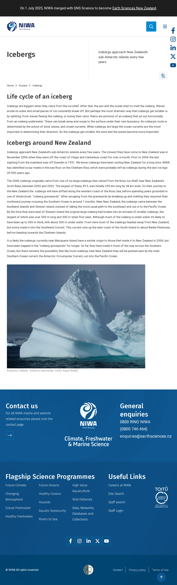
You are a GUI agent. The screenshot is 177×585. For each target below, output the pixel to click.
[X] (173, 57)
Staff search (116, 502)
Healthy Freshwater (19, 516)
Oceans (23, 85)
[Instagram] (173, 39)
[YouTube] (173, 65)
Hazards (44, 502)
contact (11, 425)
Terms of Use (160, 570)
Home (10, 85)
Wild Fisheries (82, 499)
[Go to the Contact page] (9, 435)
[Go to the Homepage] (21, 26)
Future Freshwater (18, 508)
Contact (118, 570)
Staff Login (115, 511)
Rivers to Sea (48, 519)
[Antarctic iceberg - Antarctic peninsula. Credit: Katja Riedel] (88, 316)
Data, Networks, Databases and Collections (83, 513)
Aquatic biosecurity (52, 511)
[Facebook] (173, 31)
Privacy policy (137, 570)
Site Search (116, 494)
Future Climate (16, 485)
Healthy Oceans (50, 494)
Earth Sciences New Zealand (134, 8)
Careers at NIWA (119, 485)
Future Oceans (49, 485)
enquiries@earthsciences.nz (146, 436)
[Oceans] (163, 76)
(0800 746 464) (133, 429)
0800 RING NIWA (135, 421)
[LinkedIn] (173, 48)
